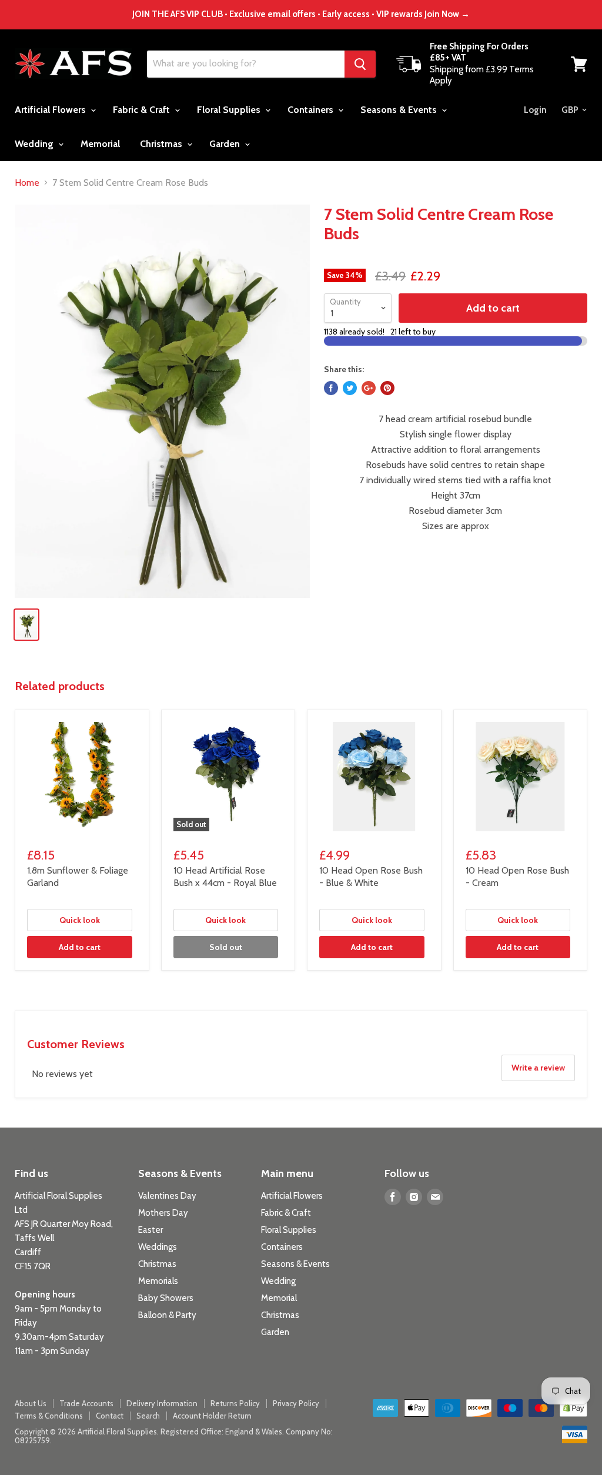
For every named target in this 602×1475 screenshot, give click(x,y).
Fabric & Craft (142, 109)
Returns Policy (235, 1403)
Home (27, 183)
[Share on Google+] (369, 388)
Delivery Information (162, 1403)
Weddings (157, 1247)
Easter (150, 1230)
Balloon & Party (167, 1315)
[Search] (360, 64)
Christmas (162, 143)
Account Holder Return (212, 1415)
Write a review (538, 1067)
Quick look (79, 920)
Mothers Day (163, 1213)
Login (535, 110)
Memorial (100, 143)
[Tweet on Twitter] (350, 388)
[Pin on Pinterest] (387, 388)
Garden (225, 143)
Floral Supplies (230, 109)
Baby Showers (165, 1298)
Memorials (158, 1281)
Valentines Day (167, 1195)
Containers (311, 109)
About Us (30, 1403)
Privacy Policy (296, 1403)
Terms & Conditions (49, 1415)
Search (148, 1415)
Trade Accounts (86, 1403)
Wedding (35, 143)
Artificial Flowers (51, 109)
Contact (109, 1415)
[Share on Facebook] (331, 388)
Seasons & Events (399, 109)
